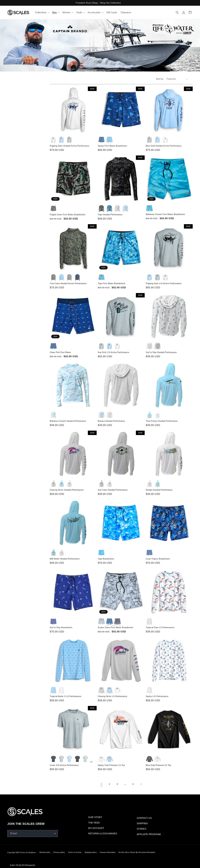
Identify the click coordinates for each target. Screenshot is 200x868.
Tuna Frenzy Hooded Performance (162, 421)
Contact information (107, 852)
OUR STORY (95, 817)
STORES (141, 829)
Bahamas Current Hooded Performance (68, 421)
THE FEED (94, 822)
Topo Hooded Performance (110, 214)
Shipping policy (91, 852)
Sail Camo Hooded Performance (113, 490)
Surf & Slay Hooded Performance (161, 352)
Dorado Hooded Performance (159, 490)
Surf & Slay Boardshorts (61, 627)
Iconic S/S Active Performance (64, 765)
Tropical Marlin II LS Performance (65, 696)
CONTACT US (144, 818)
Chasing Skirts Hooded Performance (67, 490)
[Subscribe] (54, 833)
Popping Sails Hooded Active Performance (69, 146)
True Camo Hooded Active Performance (68, 283)
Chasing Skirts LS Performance (112, 696)
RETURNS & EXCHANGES (102, 833)
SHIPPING (142, 823)
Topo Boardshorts (106, 559)
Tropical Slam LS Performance (160, 627)
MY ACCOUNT (96, 828)
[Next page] (141, 784)
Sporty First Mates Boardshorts (112, 146)
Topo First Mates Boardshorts (111, 283)
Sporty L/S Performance (157, 696)
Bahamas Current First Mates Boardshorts (165, 214)
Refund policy (45, 852)
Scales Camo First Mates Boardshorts (115, 627)
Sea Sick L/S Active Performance (113, 352)
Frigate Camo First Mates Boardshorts (68, 214)
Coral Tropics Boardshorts (158, 559)
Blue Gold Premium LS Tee (158, 765)
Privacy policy (59, 852)
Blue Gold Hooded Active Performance (164, 146)
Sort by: (160, 79)
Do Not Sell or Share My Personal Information (136, 852)
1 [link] (101, 784)
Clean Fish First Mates (60, 352)
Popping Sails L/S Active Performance (164, 283)
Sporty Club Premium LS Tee (111, 765)
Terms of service (75, 852)
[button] (42, 12)
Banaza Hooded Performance (111, 421)
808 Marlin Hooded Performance (65, 559)
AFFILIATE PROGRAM (149, 834)
